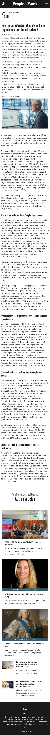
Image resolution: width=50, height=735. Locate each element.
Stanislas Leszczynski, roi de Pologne (25, 639)
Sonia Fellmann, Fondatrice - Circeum (25, 590)
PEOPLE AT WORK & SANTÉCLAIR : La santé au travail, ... (24, 543)
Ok (25, 727)
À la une (6, 16)
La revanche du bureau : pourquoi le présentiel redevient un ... (27, 664)
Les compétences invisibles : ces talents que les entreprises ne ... (29, 684)
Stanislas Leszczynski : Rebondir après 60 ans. (24, 645)
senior (40, 143)
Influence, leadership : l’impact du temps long (24, 595)
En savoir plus (26, 731)
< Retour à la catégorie (11, 12)
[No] (47, 724)
